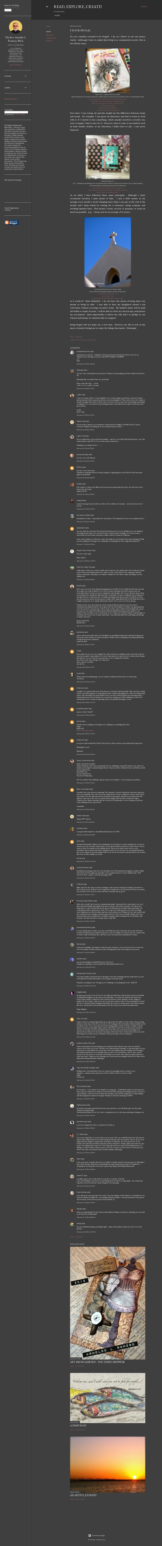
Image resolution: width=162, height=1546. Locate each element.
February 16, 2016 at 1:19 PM (85, 415)
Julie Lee (80, 1019)
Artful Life (49, 35)
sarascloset (81, 528)
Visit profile (16, 65)
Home (57, 16)
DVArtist (80, 884)
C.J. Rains (80, 1134)
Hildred (79, 501)
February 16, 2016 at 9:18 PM (86, 494)
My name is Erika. (83, 515)
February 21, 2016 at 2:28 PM (86, 1128)
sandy (79, 1223)
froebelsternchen (83, 351)
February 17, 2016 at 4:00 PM (86, 561)
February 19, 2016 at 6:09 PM (86, 938)
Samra (79, 721)
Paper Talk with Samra (85, 731)
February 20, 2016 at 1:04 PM (86, 1037)
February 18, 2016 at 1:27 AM (86, 644)
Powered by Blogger (98, 1535)
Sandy (79, 944)
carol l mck (81, 436)
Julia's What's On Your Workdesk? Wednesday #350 (107, 101)
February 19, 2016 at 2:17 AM (85, 783)
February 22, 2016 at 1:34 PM (86, 1186)
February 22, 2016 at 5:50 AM (86, 1169)
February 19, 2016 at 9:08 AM (86, 835)
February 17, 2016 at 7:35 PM (86, 626)
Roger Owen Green (84, 550)
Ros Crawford (82, 1086)
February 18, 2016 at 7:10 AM (86, 734)
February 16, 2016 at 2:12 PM (85, 461)
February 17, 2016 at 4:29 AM (86, 521)
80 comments (80, 1499)
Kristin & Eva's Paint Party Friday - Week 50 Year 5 (108, 103)
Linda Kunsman (83, 868)
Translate (22, 114)
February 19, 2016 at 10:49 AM (86, 861)
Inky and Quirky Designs (86, 1068)
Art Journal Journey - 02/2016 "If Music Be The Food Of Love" (107, 99)
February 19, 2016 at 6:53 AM (86, 822)
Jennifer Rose (82, 1122)
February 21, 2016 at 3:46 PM (86, 1152)
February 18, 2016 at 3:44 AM (86, 682)
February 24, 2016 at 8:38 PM (86, 1217)
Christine (80, 828)
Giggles (80, 992)
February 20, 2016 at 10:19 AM (86, 986)
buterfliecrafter (82, 709)
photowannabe (82, 455)
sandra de (80, 632)
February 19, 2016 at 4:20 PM (86, 921)
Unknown (80, 688)
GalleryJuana (81, 1105)
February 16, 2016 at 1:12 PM (85, 388)
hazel (79, 673)
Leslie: (79, 395)
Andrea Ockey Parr (84, 1043)
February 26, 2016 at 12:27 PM (86, 1232)
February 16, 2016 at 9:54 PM (86, 509)
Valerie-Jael (81, 421)
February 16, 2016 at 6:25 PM (86, 477)
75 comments (79, 1429)
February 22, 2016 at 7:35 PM (86, 1202)
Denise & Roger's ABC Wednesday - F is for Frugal (107, 298)
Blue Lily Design (83, 789)
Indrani (79, 484)
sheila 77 (80, 1176)
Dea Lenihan (82, 1192)
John (79, 841)
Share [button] (48, 26)
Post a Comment (76, 1237)
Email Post (78, 337)
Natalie (79, 1209)
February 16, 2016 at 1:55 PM (85, 448)
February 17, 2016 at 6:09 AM (86, 544)
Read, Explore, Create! (78, 6)
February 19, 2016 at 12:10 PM (86, 878)
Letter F (49, 41)
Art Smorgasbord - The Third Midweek (97, 1362)
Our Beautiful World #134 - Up (107, 294)
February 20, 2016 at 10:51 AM (86, 1012)
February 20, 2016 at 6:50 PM (86, 1061)
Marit (79, 1159)
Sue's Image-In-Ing (108, 296)
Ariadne (80, 959)
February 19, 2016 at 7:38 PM (86, 952)
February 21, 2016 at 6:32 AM (86, 1080)
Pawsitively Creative (84, 973)
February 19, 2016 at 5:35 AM (86, 809)
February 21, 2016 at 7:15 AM (85, 1099)
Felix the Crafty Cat (84, 567)
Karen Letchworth (84, 761)
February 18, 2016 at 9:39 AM (86, 754)
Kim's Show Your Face (108, 106)
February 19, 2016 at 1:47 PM (85, 894)
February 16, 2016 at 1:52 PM (85, 430)
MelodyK (80, 370)
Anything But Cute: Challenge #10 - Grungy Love (108, 188)
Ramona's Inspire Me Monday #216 (108, 110)
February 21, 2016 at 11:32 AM (86, 1115)
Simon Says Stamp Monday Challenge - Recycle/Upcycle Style (107, 190)
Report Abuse (10, 99)
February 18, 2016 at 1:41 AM (85, 667)
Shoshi (79, 586)
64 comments (79, 1366)
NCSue (79, 467)
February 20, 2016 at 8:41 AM (86, 967)
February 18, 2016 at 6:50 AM (86, 715)
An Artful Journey (83, 1495)
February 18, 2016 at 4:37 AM (86, 702)
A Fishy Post (78, 1425)
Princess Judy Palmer (85, 901)
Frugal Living (51, 38)
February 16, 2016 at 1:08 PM (86, 364)
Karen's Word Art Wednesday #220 (108, 192)
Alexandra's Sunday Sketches (108, 108)
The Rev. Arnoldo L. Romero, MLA (15, 39)
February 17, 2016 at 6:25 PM (86, 579)
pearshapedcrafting (84, 927)
